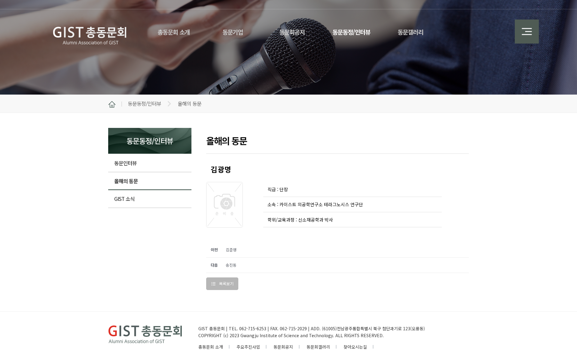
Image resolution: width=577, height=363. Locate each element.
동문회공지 (283, 347)
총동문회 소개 (210, 347)
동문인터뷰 (125, 163)
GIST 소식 (124, 198)
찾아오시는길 (355, 347)
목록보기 (226, 283)
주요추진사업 (248, 347)
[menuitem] (173, 28)
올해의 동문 (126, 181)
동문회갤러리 (318, 347)
